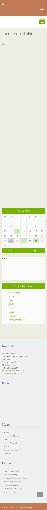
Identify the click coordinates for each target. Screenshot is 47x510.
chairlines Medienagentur (13, 482)
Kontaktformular (9, 374)
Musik (11, 312)
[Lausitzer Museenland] (3, 4)
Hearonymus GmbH (11, 485)
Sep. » (35, 250)
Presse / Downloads (10, 443)
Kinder (11, 304)
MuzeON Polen (9, 492)
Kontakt (7, 446)
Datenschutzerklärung (11, 450)
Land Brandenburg (10, 475)
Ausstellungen (14, 292)
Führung (12, 300)
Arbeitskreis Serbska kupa (13, 489)
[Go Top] (40, 494)
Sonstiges (12, 316)
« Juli (11, 250)
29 (36, 241)
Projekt (6, 439)
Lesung (11, 308)
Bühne (11, 296)
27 (23, 241)
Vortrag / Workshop (16, 320)
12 (17, 231)
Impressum (7, 453)
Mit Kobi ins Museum (11, 436)
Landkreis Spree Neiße (12, 471)
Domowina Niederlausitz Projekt (15, 478)
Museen (7, 432)
